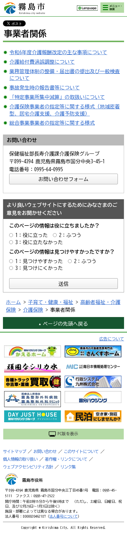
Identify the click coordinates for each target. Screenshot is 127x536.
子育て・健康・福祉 (50, 302)
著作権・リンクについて (66, 459)
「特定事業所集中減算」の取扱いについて (57, 97)
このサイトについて (81, 451)
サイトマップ (14, 451)
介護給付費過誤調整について (42, 61)
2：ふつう (70, 235)
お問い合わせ (44, 451)
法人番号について (63, 516)
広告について (111, 339)
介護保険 (33, 309)
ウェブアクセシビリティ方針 (28, 467)
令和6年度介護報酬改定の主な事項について (58, 52)
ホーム (13, 302)
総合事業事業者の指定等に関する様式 (52, 122)
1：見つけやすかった (39, 261)
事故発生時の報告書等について (44, 87)
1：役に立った (31, 235)
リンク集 (68, 467)
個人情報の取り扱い (20, 459)
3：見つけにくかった (39, 268)
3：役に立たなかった (39, 242)
